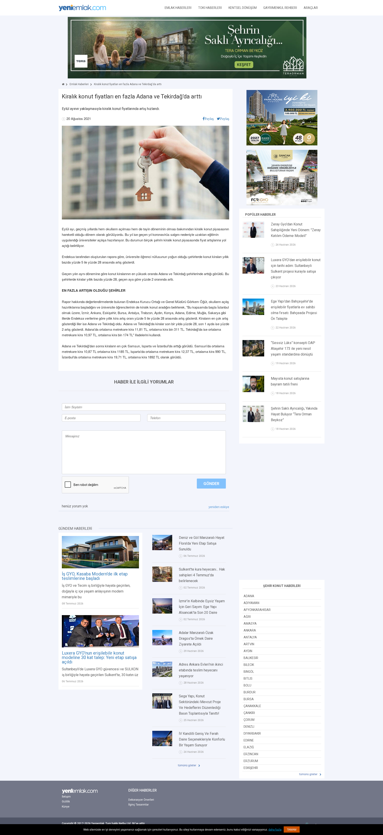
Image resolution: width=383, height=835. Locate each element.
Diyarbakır (252, 733)
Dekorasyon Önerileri (141, 799)
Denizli (249, 726)
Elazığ (249, 747)
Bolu (247, 685)
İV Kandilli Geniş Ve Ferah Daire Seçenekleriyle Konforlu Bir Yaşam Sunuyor (202, 739)
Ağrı (247, 616)
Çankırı (249, 713)
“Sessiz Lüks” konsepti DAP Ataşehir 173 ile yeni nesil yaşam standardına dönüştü (293, 348)
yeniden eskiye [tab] (219, 507)
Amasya (250, 623)
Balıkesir (251, 658)
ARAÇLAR (311, 8)
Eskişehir (251, 768)
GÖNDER (211, 483)
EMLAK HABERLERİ (178, 8)
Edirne (249, 740)
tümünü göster (187, 765)
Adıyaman (251, 603)
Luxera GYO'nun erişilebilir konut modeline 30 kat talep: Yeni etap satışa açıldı (99, 657)
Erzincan (251, 754)
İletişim (66, 796)
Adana (249, 596)
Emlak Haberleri (79, 84)
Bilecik (249, 665)
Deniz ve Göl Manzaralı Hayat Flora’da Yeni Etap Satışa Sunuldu (201, 543)
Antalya (250, 637)
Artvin (249, 644)
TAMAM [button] (291, 829)
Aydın (248, 651)
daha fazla (274, 829)
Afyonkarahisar (257, 610)
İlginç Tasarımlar (138, 804)
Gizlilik (66, 801)
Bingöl (249, 671)
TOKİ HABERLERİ (210, 8)
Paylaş (209, 118)
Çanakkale (252, 706)
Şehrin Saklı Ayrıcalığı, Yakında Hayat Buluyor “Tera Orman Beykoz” (294, 414)
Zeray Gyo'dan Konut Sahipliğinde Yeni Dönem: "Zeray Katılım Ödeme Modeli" (296, 230)
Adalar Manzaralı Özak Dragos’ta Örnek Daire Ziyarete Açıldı (196, 638)
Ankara (250, 630)
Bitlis (248, 678)
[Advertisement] (282, 512)
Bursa (249, 699)
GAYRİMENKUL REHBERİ (280, 8)
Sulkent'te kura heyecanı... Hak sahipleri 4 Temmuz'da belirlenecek (202, 575)
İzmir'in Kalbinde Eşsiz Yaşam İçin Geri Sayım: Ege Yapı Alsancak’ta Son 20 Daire (202, 607)
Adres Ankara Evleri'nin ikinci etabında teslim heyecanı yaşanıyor (201, 670)
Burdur (250, 692)
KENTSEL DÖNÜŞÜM (243, 8)
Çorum (249, 720)
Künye (65, 806)
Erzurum (251, 761)
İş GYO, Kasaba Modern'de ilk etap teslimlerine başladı (95, 576)
